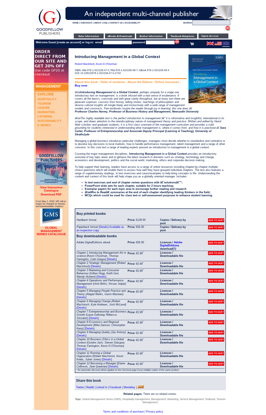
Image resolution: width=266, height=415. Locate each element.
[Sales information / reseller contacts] (89, 37)
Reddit (90, 387)
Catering (44, 116)
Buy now (81, 85)
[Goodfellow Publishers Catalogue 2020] (51, 184)
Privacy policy (154, 411)
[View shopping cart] (192, 44)
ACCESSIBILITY (132, 23)
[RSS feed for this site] (141, 387)
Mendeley (129, 387)
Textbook (210, 399)
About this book (86, 82)
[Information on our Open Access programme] (213, 37)
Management (158, 399)
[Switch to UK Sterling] (210, 44)
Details (104, 226)
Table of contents (112, 82)
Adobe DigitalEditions (171, 244)
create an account (69, 42)
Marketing (46, 112)
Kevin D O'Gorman (106, 64)
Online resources (167, 82)
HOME (76, 23)
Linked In (101, 387)
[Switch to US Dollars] (218, 44)
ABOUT (97, 23)
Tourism (44, 103)
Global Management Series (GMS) (101, 399)
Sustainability (49, 120)
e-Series (44, 125)
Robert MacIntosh (85, 64)
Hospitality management (136, 399)
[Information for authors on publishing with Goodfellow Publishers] (151, 37)
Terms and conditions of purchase (123, 411)
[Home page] (49, 34)
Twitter (80, 387)
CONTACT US (116, 23)
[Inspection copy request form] (182, 37)
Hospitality (47, 99)
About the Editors (140, 82)
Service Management (192, 399)
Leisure (43, 107)
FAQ (105, 23)
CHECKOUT (86, 23)
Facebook (115, 387)
